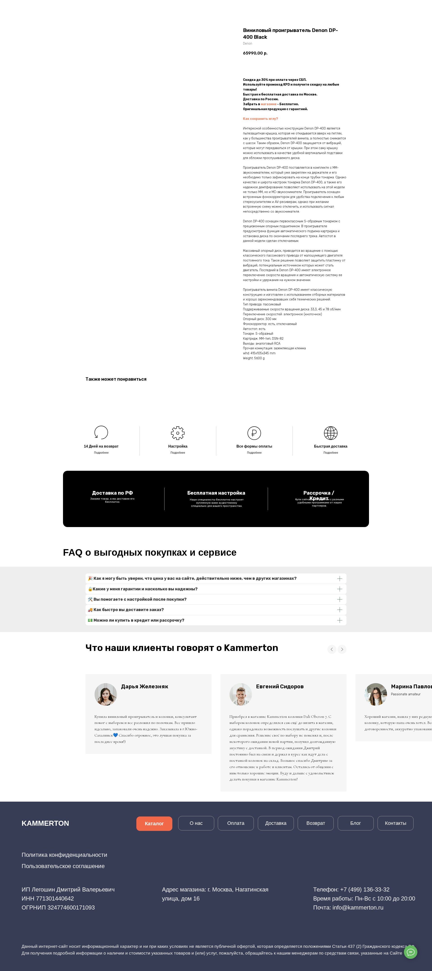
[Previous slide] (331, 649)
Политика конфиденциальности (64, 855)
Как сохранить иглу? (260, 119)
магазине (269, 104)
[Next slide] (342, 649)
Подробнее (101, 452)
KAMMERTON (45, 823)
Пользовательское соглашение (63, 866)
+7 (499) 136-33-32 (364, 889)
